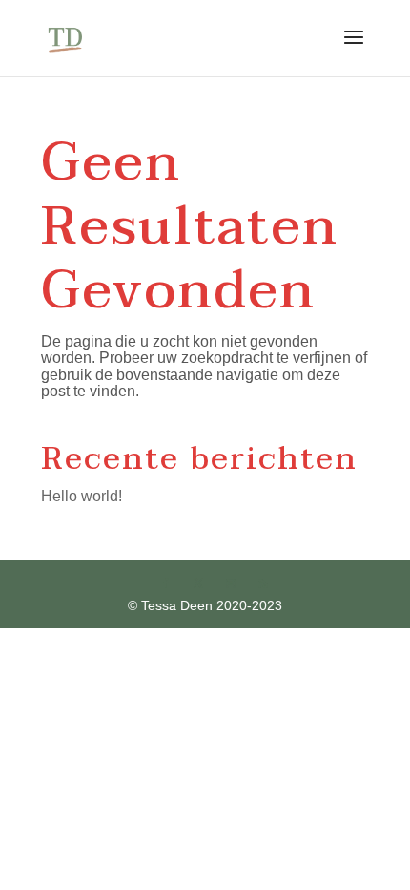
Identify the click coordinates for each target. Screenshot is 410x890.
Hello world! (81, 496)
